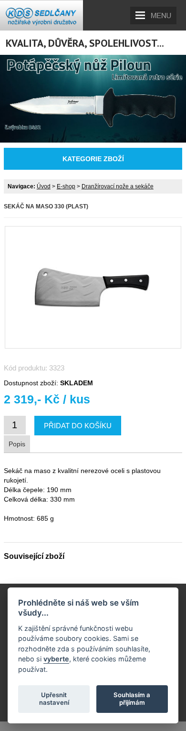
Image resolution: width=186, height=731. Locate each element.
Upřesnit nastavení (54, 698)
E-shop (66, 186)
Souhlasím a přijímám (132, 698)
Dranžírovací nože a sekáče (118, 186)
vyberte (56, 659)
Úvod (44, 186)
